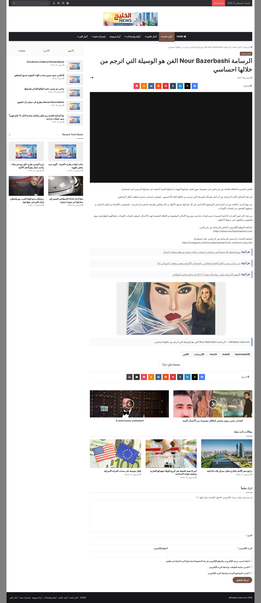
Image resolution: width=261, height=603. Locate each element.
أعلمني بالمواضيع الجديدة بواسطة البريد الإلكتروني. (228, 573)
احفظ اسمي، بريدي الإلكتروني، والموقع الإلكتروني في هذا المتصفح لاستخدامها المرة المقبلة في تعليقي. (207, 561)
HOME (180, 36)
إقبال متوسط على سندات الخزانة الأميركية (122, 471)
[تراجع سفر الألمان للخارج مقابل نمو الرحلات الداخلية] (226, 453)
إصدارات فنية (99, 36)
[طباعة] (129, 377)
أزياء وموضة (115, 36)
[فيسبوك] (195, 86)
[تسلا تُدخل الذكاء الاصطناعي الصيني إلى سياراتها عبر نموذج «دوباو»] (65, 186)
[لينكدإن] (180, 86)
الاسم (249, 535)
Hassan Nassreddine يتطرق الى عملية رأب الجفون (40, 102)
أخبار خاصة (167, 36)
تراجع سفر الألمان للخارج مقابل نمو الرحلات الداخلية (229, 471)
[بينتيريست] (166, 86)
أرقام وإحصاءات (133, 36)
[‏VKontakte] (151, 86)
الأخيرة (46, 50)
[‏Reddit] (158, 86)
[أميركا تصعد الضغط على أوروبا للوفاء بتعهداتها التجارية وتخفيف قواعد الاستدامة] (171, 453)
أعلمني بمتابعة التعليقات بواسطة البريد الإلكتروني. (229, 567)
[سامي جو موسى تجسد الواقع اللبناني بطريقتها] (74, 93)
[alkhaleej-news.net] (130, 19)
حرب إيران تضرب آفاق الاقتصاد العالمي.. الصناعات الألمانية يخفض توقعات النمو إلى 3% (198, 263)
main (225, 354)
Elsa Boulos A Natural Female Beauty (45, 61)
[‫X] (187, 86)
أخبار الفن (83, 36)
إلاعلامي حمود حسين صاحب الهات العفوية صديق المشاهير (39, 75)
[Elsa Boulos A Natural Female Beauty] (74, 66)
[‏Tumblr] (173, 86)
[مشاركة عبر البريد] (137, 377)
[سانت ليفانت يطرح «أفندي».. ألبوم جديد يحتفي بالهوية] (65, 151)
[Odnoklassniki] (144, 86)
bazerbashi (241, 354)
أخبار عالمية (152, 36)
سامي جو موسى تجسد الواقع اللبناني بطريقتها (44, 88)
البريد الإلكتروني (245, 548)
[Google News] (171, 365)
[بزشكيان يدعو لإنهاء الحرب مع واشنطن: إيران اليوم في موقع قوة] (26, 186)
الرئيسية (246, 47)
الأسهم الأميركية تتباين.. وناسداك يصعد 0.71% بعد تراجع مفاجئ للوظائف (206, 274)
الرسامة (198, 354)
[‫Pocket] (137, 86)
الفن (185, 354)
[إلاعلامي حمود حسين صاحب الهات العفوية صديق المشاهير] (74, 79)
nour (212, 354)
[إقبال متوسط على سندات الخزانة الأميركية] (115, 453)
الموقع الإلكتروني (161, 548)
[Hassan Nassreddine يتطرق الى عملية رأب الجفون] (74, 106)
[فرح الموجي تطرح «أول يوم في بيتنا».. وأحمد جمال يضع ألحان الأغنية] (26, 151)
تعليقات (21, 50)
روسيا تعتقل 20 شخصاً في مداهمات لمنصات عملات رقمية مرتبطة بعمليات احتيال (201, 252)
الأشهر (71, 50)
